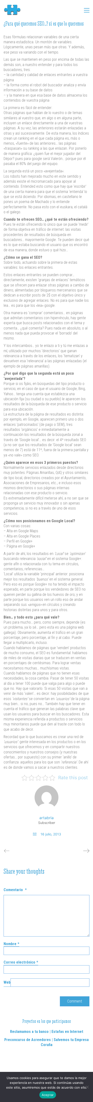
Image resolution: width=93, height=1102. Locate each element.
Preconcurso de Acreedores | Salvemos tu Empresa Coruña (46, 1042)
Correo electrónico (21, 962)
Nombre (11, 944)
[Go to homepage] (14, 10)
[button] (86, 10)
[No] (87, 1087)
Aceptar (48, 1095)
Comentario (15, 890)
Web (7, 982)
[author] (46, 797)
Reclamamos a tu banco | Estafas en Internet (46, 1031)
